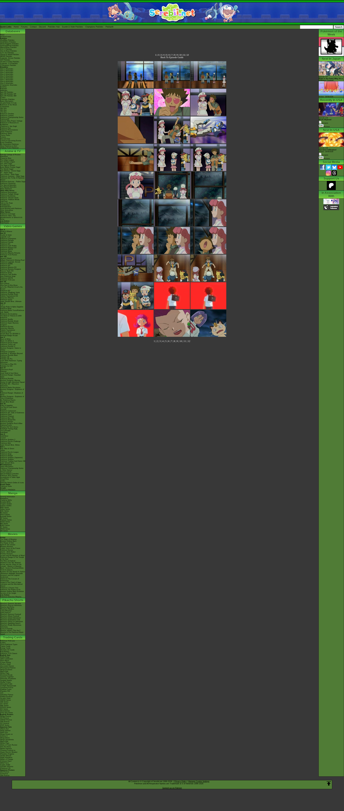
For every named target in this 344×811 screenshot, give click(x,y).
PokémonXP (4, 119)
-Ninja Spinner (5, 731)
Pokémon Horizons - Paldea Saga (12, 181)
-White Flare (4, 673)
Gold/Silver (4, 436)
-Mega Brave (5, 738)
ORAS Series (5, 529)
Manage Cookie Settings (198, 781)
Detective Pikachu (7, 298)
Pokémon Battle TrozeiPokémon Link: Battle (12, 311)
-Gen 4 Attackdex (6, 74)
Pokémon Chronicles (8, 183)
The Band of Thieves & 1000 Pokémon (11, 316)
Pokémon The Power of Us (10, 589)
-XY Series (4, 704)
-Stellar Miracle (5, 756)
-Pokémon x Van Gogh (8, 126)
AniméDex (4, 156)
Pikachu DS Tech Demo (9, 427)
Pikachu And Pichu (7, 607)
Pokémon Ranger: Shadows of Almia (11, 394)
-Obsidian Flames (6, 695)
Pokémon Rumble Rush (9, 294)
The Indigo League (7, 160)
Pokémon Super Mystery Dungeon (9, 324)
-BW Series (4, 705)
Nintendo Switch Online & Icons (12, 483)
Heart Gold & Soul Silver (9, 373)
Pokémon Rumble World (9, 321)
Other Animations (6, 210)
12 (188, 55)
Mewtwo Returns (6, 546)
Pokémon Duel (5, 332)
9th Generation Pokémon (9, 144)
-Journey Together (7, 677)
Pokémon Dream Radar (9, 343)
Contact (33, 27)
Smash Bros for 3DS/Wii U (10, 334)
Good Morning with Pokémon (11, 208)
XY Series (4, 527)
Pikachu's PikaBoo (7, 609)
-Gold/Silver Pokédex (8, 42)
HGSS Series (5, 522)
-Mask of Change (6, 759)
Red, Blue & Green (7, 448)
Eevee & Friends (6, 629)
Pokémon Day (5, 128)
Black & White (5, 339)
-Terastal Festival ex (7, 750)
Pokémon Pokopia (7, 240)
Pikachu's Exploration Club (10, 620)
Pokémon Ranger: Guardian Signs (10, 376)
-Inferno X (4, 736)
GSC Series (4, 511)
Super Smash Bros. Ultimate (11, 301)
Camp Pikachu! (6, 611)
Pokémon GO (5, 244)
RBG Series (4, 507)
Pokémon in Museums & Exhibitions (9, 123)
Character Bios (5, 158)
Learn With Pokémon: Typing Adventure (11, 361)
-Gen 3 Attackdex (6, 72)
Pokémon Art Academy (8, 314)
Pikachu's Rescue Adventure (11, 605)
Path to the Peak (6, 203)
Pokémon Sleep (6, 251)
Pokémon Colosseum (8, 411)
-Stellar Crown (5, 682)
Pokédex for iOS (6, 366)
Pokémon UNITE (6, 249)
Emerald (3, 409)
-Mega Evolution (6, 670)
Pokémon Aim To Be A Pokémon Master (12, 179)
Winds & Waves (6, 231)
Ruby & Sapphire (6, 405)
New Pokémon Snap (7, 276)
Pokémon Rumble (6, 378)
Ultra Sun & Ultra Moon (9, 285)
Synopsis (324, 155)
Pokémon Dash (6, 414)
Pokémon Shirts (6, 133)
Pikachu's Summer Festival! (10, 614)
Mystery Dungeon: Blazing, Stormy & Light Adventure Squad (12, 381)
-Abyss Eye (4, 729)
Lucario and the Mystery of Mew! (12, 555)
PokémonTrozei (6, 425)
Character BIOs (6, 500)
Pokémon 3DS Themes (9, 475)
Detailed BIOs (5, 502)
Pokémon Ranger (6, 422)
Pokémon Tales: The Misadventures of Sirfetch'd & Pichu (11, 217)
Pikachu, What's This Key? (10, 630)
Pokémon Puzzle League (9, 452)
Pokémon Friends (6, 242)
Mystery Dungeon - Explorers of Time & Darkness (12, 397)
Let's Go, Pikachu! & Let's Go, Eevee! (11, 288)
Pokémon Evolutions (7, 196)
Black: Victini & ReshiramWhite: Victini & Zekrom (12, 569)
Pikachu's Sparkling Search (10, 623)
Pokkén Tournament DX (9, 296)
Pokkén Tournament (7, 330)
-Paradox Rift (5, 691)
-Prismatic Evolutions (8, 678)
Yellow (2, 450)
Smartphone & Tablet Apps (10, 477)
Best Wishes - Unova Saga (10, 171)
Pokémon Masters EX (8, 248)
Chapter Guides (6, 504)
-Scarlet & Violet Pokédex (9, 62)
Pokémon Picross (6, 326)
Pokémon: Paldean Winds (9, 199)
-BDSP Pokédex (6, 56)
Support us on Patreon (172, 788)
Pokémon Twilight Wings (9, 194)
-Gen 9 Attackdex (6, 83)
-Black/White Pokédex (8, 47)
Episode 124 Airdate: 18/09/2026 (327, 150)
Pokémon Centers (7, 115)
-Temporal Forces (6, 687)
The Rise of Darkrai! (7, 561)
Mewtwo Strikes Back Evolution (12, 591)
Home (16, 27)
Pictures (327, 127)
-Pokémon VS (5, 768)
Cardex (3, 98)
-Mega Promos (5, 716)
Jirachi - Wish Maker (8, 552)
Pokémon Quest (6, 300)
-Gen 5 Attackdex (6, 76)
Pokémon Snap (5, 454)
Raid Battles (4, 652)
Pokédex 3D (4, 357)
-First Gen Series (6, 713)
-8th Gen (3, 110)
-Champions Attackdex (8, 85)
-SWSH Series (5, 700)
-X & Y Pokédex (6, 49)
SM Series (4, 531)
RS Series (4, 513)
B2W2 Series (5, 525)
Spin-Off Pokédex (6, 92)
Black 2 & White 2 (7, 341)
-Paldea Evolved (6, 696)
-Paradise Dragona (7, 754)
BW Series (4, 523)
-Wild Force (4, 763)
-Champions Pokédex (8, 65)
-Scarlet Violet (5, 698)
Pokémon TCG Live (7, 280)
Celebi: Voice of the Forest (10, 548)
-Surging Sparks (6, 680)
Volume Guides (5, 506)
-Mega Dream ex (6, 734)
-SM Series (4, 702)
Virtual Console (5, 472)
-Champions (4, 106)
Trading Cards (12, 637)
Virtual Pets (4, 479)
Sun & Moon (4, 283)
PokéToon (4, 201)
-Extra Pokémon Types (8, 644)
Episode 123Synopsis (325, 120)
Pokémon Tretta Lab (7, 344)
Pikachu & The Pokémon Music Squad (12, 633)
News (2, 35)
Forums (24, 27)
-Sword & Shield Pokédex (9, 54)
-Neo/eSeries (5, 711)
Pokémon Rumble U (7, 346)
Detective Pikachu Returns (10, 253)
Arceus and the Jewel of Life (11, 564)
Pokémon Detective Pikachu (10, 597)
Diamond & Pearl (6, 370)
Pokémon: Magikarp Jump (10, 292)
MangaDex (4, 498)
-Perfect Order (5, 664)
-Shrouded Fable (6, 684)
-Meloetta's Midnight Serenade (11, 573)
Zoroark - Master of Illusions (10, 566)
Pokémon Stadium (7, 459)
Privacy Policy (180, 781)
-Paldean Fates (5, 689)
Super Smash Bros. (7, 463)
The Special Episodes (8, 185)
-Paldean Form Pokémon (9, 148)
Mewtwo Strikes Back (8, 541)
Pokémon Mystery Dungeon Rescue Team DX (10, 270)
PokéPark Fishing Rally (9, 429)
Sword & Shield (5, 258)
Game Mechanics (6, 101)
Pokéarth (109, 27)
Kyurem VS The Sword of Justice (12, 572)
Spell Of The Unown (7, 545)
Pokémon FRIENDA (7, 490)
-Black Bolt (4, 671)
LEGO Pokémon (6, 132)
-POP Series (4, 725)
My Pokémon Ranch (7, 400)
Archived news (5, 36)
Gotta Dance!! (5, 612)
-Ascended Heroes (7, 666)
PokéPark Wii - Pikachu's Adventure (9, 385)
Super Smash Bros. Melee (10, 445)
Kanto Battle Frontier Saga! (10, 167)
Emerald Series (5, 516)
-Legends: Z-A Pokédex (9, 63)
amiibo (2, 481)
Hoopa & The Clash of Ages (10, 582)
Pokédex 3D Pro (6, 359)
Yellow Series (5, 509)
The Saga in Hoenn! (7, 165)
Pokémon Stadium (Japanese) (11, 457)
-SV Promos (4, 718)
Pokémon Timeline (7, 114)
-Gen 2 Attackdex (6, 71)
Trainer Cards (5, 646)
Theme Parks (5, 135)
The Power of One (7, 543)
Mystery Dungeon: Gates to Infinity (10, 349)
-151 (1, 693)
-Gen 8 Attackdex (6, 81)
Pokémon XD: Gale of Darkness (12, 413)
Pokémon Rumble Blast (9, 355)
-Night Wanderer (6, 757)
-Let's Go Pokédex (7, 53)
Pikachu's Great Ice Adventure (11, 621)
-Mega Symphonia (7, 739)
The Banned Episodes (8, 187)
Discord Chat (5, 139)
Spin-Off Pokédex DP (8, 94)
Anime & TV (13, 151)
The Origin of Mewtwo (8, 539)
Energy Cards (5, 648)
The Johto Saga (6, 164)
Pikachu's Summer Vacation (10, 603)
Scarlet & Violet (6, 235)
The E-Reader (5, 431)
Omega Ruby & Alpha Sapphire (11, 307)
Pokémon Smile (6, 273)
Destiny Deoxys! (6, 554)
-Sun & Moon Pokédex (8, 51)
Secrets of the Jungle (8, 593)
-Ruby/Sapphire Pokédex (9, 44)
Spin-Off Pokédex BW (8, 96)
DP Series (4, 518)
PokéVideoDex (5, 207)
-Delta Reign (4, 657)
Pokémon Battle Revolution (10, 387)
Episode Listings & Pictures (10, 155)
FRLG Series (5, 514)
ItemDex (3, 87)
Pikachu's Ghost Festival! (9, 616)
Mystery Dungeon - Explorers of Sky (12, 390)
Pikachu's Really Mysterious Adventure (10, 626)
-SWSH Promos (6, 720)
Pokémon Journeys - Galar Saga (12, 176)
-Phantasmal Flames (8, 668)
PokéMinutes (5, 205)
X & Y (2, 305)
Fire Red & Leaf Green (8, 407)
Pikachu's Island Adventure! (10, 618)
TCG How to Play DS (8, 364)
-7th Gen (3, 112)
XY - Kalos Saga (6, 173)
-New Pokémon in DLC (8, 146)
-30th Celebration (6, 659)
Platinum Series (6, 520)
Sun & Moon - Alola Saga (9, 174)
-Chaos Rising (5, 662)
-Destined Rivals (6, 675)
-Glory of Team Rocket (8, 745)
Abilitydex (3, 90)
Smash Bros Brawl (7, 402)
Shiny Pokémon (6, 189)
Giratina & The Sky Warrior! (10, 563)
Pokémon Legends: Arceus (10, 262)
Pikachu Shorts (12, 600)
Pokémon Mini (5, 443)
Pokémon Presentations (9, 130)
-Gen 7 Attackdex (6, 80)
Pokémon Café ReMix (8, 246)
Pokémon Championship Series (11, 117)
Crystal (3, 438)
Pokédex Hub (54, 27)
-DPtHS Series (5, 707)
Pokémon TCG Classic (8, 653)
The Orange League (7, 162)
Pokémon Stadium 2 (7, 439)
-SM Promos (4, 722)
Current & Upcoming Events (10, 141)
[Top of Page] (329, 783)
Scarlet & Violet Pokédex (72, 27)
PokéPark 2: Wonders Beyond (11, 353)
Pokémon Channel (7, 416)
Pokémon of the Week (8, 105)
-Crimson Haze (5, 761)
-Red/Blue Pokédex (7, 40)
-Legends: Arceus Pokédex (10, 58)
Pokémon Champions (8, 239)
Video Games (13, 226)
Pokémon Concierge (7, 214)
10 (180, 55)
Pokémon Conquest (7, 352)
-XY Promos (4, 723)
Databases (13, 31)
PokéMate (4, 432)
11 (184, 55)
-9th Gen (3, 108)
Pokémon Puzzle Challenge (10, 441)
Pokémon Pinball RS (7, 420)
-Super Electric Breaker (8, 752)
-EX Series (4, 709)
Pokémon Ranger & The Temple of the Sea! (12, 558)
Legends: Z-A (5, 237)
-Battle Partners (6, 748)
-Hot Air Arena (5, 747)
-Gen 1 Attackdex (6, 69)
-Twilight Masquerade (8, 686)
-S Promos (4, 774)
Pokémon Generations (8, 192)
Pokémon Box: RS (7, 418)
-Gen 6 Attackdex (6, 78)
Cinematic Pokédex (7, 99)
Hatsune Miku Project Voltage (11, 121)
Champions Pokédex (94, 27)
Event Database (6, 142)
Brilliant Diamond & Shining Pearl (12, 260)
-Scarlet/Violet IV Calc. (8, 103)
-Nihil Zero (4, 732)
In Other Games (6, 470)
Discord (42, 27)
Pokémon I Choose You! (9, 588)
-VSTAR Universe (6, 766)
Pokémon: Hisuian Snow (9, 198)
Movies (13, 534)
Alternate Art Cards (7, 650)
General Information (7, 497)
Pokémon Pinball (6, 456)
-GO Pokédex (5, 60)
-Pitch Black (4, 661)
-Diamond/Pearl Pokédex (9, 45)
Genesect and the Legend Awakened (9, 576)
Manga (12, 493)
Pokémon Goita (6, 486)
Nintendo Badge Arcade (9, 335)
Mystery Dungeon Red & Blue (11, 423)
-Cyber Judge (5, 765)
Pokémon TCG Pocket (8, 255)
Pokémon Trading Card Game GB (12, 461)
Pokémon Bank (5, 309)
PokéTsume (4, 223)
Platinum (3, 371)
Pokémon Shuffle (6, 319)
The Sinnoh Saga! (6, 169)
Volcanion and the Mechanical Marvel (11, 585)
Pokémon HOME (6, 264)
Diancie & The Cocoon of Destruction (9, 580)
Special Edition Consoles (9, 474)
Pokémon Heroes (6, 550)
